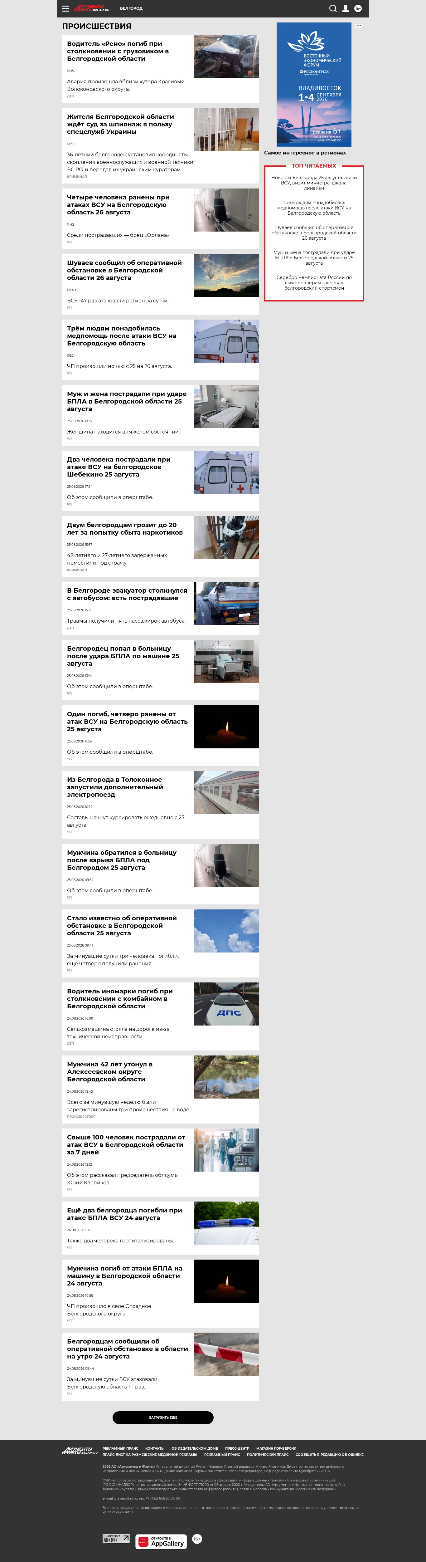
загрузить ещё (163, 1418)
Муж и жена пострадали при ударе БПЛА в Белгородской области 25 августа (314, 258)
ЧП (69, 242)
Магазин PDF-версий (276, 1449)
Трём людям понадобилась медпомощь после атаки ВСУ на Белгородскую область (314, 208)
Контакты (154, 1449)
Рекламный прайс (120, 1449)
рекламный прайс (222, 1455)
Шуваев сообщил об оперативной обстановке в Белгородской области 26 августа (314, 233)
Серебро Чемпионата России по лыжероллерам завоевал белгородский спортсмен (314, 283)
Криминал (77, 177)
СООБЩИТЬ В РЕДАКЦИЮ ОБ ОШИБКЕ (330, 1455)
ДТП (70, 96)
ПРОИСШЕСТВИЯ (81, 1117)
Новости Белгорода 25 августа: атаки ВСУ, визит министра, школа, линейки (314, 183)
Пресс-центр (237, 1449)
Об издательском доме (195, 1449)
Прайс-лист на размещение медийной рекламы (150, 1455)
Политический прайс (267, 1455)
